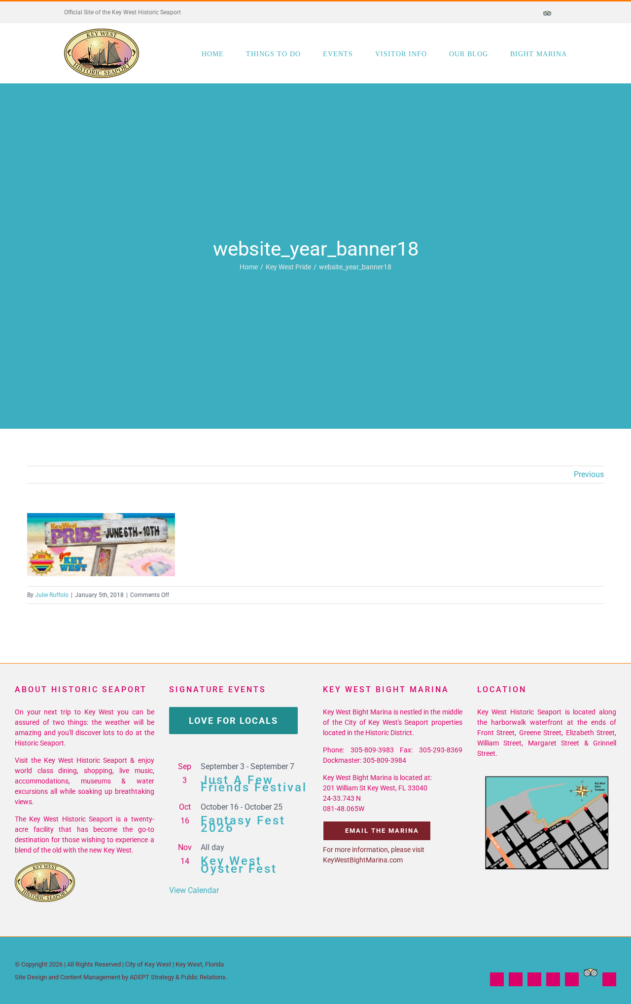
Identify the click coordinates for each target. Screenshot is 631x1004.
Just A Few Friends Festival (254, 783)
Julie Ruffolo (52, 595)
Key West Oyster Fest (239, 864)
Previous (589, 474)
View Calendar (194, 890)
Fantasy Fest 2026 (243, 824)
